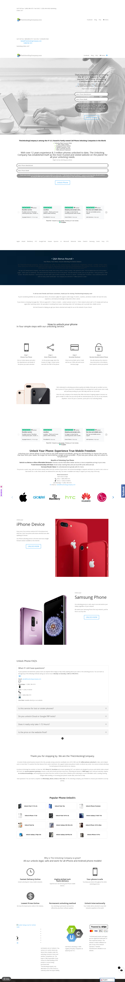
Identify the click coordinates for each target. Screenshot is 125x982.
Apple (18, 241)
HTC (36, 241)
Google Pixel (42, 241)
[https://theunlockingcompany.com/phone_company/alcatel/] (38, 497)
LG (61, 241)
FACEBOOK (45, 929)
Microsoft (66, 241)
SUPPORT (80, 8)
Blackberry (30, 241)
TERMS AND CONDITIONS (49, 933)
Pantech (85, 241)
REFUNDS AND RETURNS (49, 938)
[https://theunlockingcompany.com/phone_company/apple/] (23, 497)
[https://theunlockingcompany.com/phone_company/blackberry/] (54, 497)
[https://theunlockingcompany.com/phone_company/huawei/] (86, 497)
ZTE (107, 241)
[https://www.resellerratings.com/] (26, 927)
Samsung (91, 241)
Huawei (50, 241)
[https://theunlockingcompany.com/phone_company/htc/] (70, 497)
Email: (29, 41)
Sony (103, 241)
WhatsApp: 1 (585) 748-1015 (100, 10)
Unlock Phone (91, 117)
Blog (95, 20)
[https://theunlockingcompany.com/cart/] (106, 55)
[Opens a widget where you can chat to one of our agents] (6, 979)
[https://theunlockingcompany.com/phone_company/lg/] (101, 497)
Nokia (79, 241)
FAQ (100, 20)
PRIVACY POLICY (46, 936)
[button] (12, 497)
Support (44, 942)
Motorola (73, 241)
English (105, 980)
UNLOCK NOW (33, 546)
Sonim (98, 241)
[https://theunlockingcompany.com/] (29, 19)
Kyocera (56, 241)
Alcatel (23, 241)
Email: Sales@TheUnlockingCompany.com (95, 8)
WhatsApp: (24, 43)
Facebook (89, 20)
